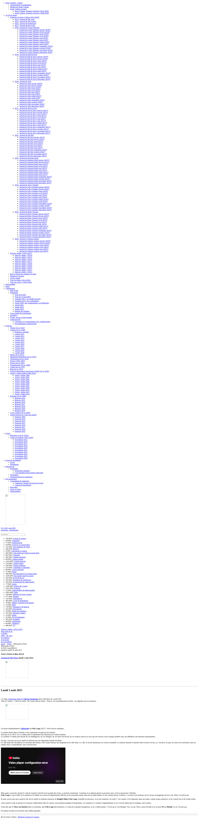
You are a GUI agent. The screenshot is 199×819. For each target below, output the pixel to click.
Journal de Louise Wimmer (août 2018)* (34, 44)
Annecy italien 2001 (22, 378)
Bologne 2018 (20, 406)
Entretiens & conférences (22, 580)
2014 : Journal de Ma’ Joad (24, 19)
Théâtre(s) (15, 623)
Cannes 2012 (19, 336)
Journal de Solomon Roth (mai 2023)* (33, 168)
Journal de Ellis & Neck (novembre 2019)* (35, 77)
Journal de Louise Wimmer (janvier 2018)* (35, 30)
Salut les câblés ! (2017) (23, 262)
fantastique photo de (23, 699)
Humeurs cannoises (22, 332)
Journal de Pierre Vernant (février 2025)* (34, 216)
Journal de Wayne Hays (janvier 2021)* (33, 110)
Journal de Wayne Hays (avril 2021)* (33, 117)
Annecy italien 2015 (22, 392)
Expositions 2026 (21, 458)
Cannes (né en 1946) (17, 330)
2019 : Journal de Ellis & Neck (26, 55)
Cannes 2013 (19, 338)
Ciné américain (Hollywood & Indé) (26, 553)
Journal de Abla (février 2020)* (30, 86)
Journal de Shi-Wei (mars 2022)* (31, 141)
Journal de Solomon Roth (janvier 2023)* (34, 160)
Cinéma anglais (17, 559)
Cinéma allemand (19, 557)
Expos (8, 433)
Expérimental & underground (23, 582)
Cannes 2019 (19, 351)
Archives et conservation (21, 545)
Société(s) (13, 315)
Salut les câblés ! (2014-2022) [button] (12, 629)
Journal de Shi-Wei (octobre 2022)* (32, 152)
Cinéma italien (18, 563)
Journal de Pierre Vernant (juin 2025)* (33, 224)
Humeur (16, 596)
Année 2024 (19, 309)
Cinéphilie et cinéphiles (21, 568)
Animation (16, 541)
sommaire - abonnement (9, 530)
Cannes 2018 (19, 349)
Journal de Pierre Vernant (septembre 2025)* (35, 231)
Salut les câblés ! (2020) (23, 268)
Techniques (14, 475)
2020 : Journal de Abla (23, 81)
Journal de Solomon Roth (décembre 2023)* (35, 183)
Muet (14, 605)
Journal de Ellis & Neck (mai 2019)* (32, 65)
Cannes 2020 (19, 353)
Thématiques (10, 288)
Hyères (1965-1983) (17, 361)
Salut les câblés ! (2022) (23, 272)
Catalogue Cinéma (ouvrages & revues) (29, 483)
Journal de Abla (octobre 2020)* (31, 102)
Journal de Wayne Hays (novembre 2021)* (35, 131)
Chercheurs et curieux (19, 551)
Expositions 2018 (21, 446)
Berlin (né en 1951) (17, 355)
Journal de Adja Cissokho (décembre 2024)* (35, 210)
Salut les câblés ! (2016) (23, 260)
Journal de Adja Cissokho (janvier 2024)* (34, 187)
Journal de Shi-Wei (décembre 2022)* (33, 156)
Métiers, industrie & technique (23, 603)
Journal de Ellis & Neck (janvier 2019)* (33, 57)
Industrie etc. (10, 467)
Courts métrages (18, 570)
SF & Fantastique (18, 617)
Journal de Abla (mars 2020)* (30, 88)
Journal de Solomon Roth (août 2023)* (33, 175)
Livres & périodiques (13, 460)
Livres (12, 462)
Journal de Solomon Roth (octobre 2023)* (34, 179)
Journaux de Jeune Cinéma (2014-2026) (24, 17)
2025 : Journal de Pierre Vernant (26, 212)
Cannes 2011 (19, 334)
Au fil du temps (11, 15)
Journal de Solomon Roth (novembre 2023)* (35, 181)
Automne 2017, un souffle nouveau (28, 299)
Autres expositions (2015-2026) (21, 438)
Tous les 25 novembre (23, 297)
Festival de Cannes (20, 586)
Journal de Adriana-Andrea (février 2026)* (34, 243)
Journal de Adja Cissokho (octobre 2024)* (34, 206)
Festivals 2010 (20, 419)
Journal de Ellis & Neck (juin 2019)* (32, 67)
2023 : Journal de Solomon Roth (26, 158)
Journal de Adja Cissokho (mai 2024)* (33, 195)
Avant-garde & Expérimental (20, 313)
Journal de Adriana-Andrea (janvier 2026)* (35, 241)
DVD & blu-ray (19, 578)
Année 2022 (19, 307)
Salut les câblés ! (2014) (23, 255)
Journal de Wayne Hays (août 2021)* (32, 125)
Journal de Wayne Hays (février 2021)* (33, 113)
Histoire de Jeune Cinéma (19, 7)
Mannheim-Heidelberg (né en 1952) (23, 357)
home (3, 644)
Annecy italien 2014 (22, 390)
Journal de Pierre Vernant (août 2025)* (33, 228)
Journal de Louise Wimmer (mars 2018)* (34, 34)
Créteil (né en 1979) (17, 367)
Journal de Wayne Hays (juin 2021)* (32, 121)
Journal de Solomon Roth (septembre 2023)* (35, 177)
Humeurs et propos (17, 276)
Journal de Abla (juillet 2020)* (30, 96)
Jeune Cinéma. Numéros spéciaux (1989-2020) (32, 13)
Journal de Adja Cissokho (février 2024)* (34, 189)
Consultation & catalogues (19, 481)
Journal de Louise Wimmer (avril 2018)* (34, 36)
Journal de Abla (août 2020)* (30, 98)
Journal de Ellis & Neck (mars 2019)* (33, 61)
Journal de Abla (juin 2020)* (29, 94)
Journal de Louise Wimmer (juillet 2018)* (34, 42)
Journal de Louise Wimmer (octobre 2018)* (35, 48)
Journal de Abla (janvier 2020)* (30, 84)
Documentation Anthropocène (26, 324)
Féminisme (14, 293)
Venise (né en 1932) (17, 328)
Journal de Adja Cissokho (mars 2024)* (33, 191)
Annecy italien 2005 (22, 384)
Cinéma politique (19, 565)
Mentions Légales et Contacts (28, 817)
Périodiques (14, 464)
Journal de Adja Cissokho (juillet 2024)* (34, 199)
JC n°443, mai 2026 (8, 528)
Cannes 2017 (19, 346)
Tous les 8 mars (20, 295)
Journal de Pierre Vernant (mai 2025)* (33, 222)
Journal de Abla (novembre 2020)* (32, 104)
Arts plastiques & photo (21, 547)
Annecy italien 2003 (22, 380)
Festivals (9, 326)
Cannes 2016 (19, 344)
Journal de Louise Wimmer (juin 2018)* (33, 40)
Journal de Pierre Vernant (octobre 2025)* (34, 233)
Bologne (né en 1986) (18, 396)
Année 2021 (19, 305)
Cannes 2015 (19, 342)
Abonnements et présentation (20, 5)
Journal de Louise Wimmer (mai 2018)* (33, 38)
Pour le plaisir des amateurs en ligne (23, 274)
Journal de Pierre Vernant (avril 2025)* (33, 220)
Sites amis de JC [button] (7, 631)
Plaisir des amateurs (19, 611)
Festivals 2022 (20, 431)
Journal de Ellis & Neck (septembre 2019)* (35, 73)
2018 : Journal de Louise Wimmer (27, 28)
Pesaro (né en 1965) (17, 363)
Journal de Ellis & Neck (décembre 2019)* (34, 79)
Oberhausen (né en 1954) (19, 359)
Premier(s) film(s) (19, 613)
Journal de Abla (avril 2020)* (30, 90)
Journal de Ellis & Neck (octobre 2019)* (34, 75)
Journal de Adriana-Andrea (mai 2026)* (33, 249)
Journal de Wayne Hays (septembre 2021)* (35, 127)
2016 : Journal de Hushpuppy (25, 23)
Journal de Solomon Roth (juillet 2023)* (34, 173)
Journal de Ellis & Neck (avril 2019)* (33, 63)
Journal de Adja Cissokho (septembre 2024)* (35, 204)
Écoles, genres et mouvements (21, 317)
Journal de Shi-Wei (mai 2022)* (30, 146)
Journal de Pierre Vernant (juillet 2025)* (33, 226)
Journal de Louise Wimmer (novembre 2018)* (36, 50)
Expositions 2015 (21, 440)
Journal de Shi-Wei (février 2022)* (32, 139)
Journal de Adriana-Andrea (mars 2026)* (34, 245)
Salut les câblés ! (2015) (23, 257)
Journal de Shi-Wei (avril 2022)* (31, 144)
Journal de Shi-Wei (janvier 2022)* (32, 137)
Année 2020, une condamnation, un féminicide (32, 303)
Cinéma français (20, 561)
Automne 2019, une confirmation (27, 301)
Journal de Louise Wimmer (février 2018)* (34, 32)
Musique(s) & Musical (21, 607)
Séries (14, 615)
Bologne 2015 (20, 400)
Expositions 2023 (21, 454)
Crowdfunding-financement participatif (29, 473)
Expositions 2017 (21, 444)
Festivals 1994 (20, 417)
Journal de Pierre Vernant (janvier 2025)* (34, 214)
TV (14, 625)
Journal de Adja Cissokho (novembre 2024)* (35, 208)
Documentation (11, 479)
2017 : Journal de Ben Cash (25, 26)
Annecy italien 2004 (22, 382)
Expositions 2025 (21, 456)
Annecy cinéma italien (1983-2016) (23, 373)
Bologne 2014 (20, 398)
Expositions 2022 (21, 452)
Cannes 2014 (19, 340)
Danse (14, 572)
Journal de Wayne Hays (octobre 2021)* (34, 129)
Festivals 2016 (20, 425)
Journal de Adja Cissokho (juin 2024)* (33, 197)
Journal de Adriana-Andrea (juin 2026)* (33, 251)
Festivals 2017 (20, 427)
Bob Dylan (14, 291)
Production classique (22, 471)
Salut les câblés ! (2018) (23, 264)
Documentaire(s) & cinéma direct (25, 574)
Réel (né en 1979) (16, 369)
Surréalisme (16, 621)
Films (8, 286)
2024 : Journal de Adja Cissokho (26, 185)
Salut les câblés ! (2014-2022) (21, 253)
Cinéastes (16, 555)
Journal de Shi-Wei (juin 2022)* (31, 148)
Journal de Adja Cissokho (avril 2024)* (33, 193)
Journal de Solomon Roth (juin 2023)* (33, 170)
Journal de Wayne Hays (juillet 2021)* (33, 123)
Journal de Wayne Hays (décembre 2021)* (34, 133)
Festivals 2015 (20, 423)
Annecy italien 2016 (22, 394)
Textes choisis (15, 278)
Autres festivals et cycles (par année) (23, 415)
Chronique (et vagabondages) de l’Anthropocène (32, 322)
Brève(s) (16, 549)
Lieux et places (15, 489)
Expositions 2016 (21, 442)
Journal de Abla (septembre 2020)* (32, 100)
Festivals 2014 (20, 421)
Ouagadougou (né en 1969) (20, 365)
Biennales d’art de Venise (19, 435)
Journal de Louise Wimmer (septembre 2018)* (36, 46)
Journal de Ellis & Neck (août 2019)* (33, 71)
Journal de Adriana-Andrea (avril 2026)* (34, 247)
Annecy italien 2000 (22, 375)
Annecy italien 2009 (22, 388)
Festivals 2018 (20, 429)
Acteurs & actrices (19, 539)
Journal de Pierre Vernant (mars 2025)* (33, 218)
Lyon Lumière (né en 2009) (20, 413)
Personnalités (10, 284)
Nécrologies (17, 609)
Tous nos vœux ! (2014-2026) (21, 282)
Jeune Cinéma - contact (14, 3)
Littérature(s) (17, 599)
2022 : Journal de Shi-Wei (24, 135)
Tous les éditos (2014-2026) (20, 280)
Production (14, 469)
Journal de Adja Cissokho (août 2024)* (33, 202)
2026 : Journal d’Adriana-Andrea (27, 239)
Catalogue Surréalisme (23, 485)
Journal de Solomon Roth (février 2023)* (34, 162)
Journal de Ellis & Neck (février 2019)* (33, 59)
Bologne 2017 (20, 404)
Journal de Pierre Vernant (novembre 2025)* (35, 235)
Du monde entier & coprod (23, 576)
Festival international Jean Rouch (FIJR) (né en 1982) (29, 371)
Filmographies (15, 491)
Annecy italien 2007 (22, 386)
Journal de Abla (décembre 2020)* (31, 106)
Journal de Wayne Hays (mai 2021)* (32, 119)
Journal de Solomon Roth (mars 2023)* (33, 164)
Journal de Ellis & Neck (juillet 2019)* (33, 69)
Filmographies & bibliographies (23, 590)
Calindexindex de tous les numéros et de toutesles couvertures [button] (7, 638)
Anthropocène (15, 320)
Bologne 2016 (20, 402)
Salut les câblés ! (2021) (23, 270)
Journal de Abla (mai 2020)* (29, 92)
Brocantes (13, 487)
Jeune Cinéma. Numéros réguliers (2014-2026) (32, 11)
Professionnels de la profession (21, 477)
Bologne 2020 (20, 411)
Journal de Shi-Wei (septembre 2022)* (33, 150)
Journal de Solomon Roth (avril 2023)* (33, 166)
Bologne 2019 (20, 409)
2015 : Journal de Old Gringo (25, 21)
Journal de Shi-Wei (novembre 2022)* (33, 154)
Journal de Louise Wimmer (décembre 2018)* (36, 52)
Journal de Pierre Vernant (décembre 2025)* (35, 237)
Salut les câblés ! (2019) (23, 266)
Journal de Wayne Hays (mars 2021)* (33, 115)
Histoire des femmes (22, 311)
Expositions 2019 (21, 448)
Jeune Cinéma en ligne (18, 9)
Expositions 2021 (21, 450)
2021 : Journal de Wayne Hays (26, 108)
